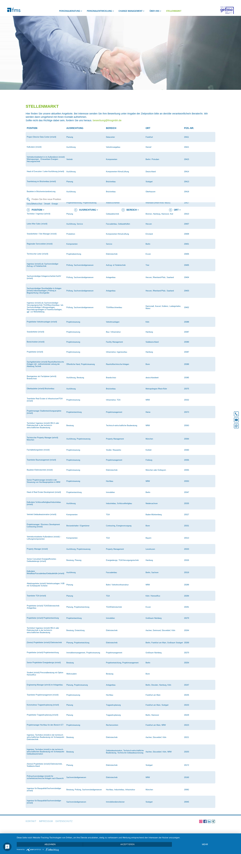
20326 (186, 560)
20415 (186, 159)
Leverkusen (150, 549)
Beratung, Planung (73, 560)
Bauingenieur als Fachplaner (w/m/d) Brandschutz (41, 377)
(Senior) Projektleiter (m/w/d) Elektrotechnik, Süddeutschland (44, 765)
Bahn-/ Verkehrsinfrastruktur (117, 585)
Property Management (115, 439)
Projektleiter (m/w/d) (35, 352)
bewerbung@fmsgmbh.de (107, 120)
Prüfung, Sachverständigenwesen (79, 265)
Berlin (148, 244)
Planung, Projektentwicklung (77, 607)
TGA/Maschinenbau (114, 307)
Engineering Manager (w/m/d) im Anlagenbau (45, 685)
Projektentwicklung (74, 412)
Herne (148, 412)
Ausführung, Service (74, 224)
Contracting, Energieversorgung (118, 526)
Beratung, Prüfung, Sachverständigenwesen (84, 790)
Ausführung (71, 147)
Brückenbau (111, 182)
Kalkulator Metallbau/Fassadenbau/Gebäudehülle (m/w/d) (45, 572)
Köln (147, 322)
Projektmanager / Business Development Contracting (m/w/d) (43, 525)
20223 (186, 725)
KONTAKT (31, 821)
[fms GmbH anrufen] (236, 413)
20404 (186, 277)
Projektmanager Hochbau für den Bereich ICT (45, 725)
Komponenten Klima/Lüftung (117, 172)
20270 (186, 618)
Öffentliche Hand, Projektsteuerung (80, 364)
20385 (186, 378)
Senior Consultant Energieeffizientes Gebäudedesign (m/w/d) (41, 560)
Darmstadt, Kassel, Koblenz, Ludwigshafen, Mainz (163, 307)
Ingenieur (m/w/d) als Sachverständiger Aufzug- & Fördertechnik (42, 265)
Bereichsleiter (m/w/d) (35, 342)
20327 (186, 515)
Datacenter (110, 137)
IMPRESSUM (46, 821)
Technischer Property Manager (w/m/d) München (42, 439)
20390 (186, 342)
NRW (148, 400)
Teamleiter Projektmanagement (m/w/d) (42, 695)
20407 (186, 224)
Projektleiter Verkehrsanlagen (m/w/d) (42, 322)
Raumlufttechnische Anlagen (117, 364)
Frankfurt (149, 137)
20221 (186, 737)
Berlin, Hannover (152, 715)
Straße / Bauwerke (113, 450)
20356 (186, 460)
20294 (186, 596)
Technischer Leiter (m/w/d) (37, 254)
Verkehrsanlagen (112, 322)
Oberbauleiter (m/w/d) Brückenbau (40, 389)
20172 (186, 765)
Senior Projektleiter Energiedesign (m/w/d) (44, 662)
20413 (186, 182)
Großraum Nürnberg (154, 618)
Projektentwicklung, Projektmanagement (122, 663)
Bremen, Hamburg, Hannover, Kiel (159, 214)
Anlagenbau (110, 277)
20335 (186, 503)
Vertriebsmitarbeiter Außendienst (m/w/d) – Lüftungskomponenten (44, 538)
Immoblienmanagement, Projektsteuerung (83, 653)
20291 (186, 607)
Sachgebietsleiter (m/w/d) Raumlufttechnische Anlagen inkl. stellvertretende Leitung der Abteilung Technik (45, 364)
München (149, 439)
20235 (186, 695)
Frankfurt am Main (153, 695)
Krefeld (148, 450)
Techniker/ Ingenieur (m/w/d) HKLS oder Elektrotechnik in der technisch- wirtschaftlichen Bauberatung (43, 630)
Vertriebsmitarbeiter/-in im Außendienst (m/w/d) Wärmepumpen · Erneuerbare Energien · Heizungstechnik (46, 159)
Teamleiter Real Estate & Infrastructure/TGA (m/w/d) (44, 400)
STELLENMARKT (173, 11)
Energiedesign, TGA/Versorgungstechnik (122, 560)
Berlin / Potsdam (152, 159)
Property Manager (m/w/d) (37, 549)
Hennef (148, 147)
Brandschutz (111, 378)
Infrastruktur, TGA (113, 400)
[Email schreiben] (236, 426)
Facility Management (114, 342)
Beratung (70, 425)
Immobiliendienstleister (115, 802)
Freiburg (149, 460)
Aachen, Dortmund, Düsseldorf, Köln (160, 630)
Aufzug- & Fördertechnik (116, 265)
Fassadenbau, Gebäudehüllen (118, 224)
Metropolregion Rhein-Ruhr (156, 389)
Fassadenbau (111, 572)
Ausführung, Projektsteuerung (78, 439)
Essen (148, 254)
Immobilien (110, 492)
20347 (186, 492)
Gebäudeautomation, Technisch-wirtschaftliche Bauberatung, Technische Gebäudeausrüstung (125, 751)
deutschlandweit (152, 378)
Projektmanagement (114, 412)
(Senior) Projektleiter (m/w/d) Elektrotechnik (44, 642)
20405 (186, 265)
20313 (186, 538)
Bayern (148, 538)
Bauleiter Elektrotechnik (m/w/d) (40, 470)
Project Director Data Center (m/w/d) (41, 137)
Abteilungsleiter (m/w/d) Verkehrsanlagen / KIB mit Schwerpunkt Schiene (45, 584)
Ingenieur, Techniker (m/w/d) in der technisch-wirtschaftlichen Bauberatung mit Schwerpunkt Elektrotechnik (45, 737)
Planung (69, 137)
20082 (186, 790)
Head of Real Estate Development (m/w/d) (44, 492)
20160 (186, 777)
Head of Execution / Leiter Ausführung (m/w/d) (45, 171)
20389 (186, 364)
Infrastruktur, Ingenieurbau (116, 352)
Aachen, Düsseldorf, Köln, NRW (159, 752)
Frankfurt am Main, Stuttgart (157, 705)
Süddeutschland (152, 342)
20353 (186, 481)
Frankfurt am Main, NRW (156, 725)
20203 (186, 752)
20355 (186, 470)
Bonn (148, 364)
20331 (186, 526)
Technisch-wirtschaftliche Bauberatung (121, 425)
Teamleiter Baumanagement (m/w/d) (41, 460)
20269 (186, 643)
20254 (186, 663)
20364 (186, 439)
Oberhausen (150, 192)
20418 (186, 192)
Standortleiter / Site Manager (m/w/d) (41, 234)
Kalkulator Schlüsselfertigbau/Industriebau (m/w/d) (44, 503)
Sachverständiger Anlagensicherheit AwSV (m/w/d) (44, 277)
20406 (186, 254)
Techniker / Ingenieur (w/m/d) (38, 214)
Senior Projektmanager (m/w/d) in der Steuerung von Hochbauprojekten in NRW (43, 481)
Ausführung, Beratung (75, 378)
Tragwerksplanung (113, 705)
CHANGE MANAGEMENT (130, 11)
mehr (205, 844)
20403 (186, 291)
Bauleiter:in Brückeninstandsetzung (41, 191)
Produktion (70, 234)
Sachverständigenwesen (76, 777)
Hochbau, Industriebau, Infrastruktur (120, 790)
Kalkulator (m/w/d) (34, 147)
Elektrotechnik (112, 254)
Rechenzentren (112, 725)
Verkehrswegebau (113, 147)
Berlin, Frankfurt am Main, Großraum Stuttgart (164, 643)
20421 (186, 147)
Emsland (149, 234)
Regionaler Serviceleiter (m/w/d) (39, 244)
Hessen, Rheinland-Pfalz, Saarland (160, 277)
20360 (186, 450)
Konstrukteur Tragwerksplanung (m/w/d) (43, 705)
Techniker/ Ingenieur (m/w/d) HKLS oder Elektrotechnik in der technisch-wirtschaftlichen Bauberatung (43, 425)
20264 (186, 630)
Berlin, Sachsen (152, 572)
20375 (186, 389)
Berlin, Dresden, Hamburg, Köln (158, 685)
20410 (186, 214)
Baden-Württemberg (154, 515)
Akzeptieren (127, 844)
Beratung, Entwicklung (75, 630)
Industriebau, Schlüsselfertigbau (119, 503)
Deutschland (151, 172)
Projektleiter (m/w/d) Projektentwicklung (43, 618)
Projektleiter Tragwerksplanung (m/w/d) (42, 715)
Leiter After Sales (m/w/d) (37, 224)
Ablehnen (50, 844)
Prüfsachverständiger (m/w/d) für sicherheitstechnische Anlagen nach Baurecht (45, 777)
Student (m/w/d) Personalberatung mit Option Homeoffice (45, 674)
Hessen (149, 224)
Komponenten (111, 159)
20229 (186, 715)
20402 (186, 307)
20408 (186, 234)
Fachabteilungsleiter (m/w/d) (38, 450)
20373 (186, 412)
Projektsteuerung (73, 322)
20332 (186, 400)
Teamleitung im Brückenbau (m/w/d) (41, 181)
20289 (186, 585)
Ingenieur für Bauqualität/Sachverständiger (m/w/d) (44, 789)
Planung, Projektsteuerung (77, 685)
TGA (108, 515)
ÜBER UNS (154, 11)
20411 (186, 137)
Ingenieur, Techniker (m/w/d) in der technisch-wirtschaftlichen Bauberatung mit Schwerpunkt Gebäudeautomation (45, 751)
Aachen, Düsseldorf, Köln (156, 737)
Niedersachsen (152, 503)
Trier (147, 265)
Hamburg (149, 332)
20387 (186, 332)
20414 (186, 172)
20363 (186, 425)
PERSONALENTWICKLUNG (99, 11)
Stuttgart (149, 182)
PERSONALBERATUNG (69, 11)
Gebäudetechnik (112, 214)
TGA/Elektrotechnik (114, 607)
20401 (186, 244)
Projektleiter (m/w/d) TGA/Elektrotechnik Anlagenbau (43, 607)
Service (109, 244)
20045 (186, 802)
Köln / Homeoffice (153, 596)
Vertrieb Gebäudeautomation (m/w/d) (41, 514)
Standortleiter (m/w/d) (35, 332)
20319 (186, 572)
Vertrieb (69, 159)
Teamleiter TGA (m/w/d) (36, 596)
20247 (186, 685)
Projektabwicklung (73, 254)
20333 (186, 549)
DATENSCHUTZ (64, 821)
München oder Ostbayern (156, 470)
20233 (186, 705)
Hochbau (109, 481)
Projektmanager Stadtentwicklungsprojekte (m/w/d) (44, 412)
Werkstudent (71, 674)
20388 (186, 322)
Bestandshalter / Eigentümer (77, 526)
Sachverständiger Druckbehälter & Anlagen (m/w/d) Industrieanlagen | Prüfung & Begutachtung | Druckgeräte (44, 290)
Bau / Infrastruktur (113, 332)
